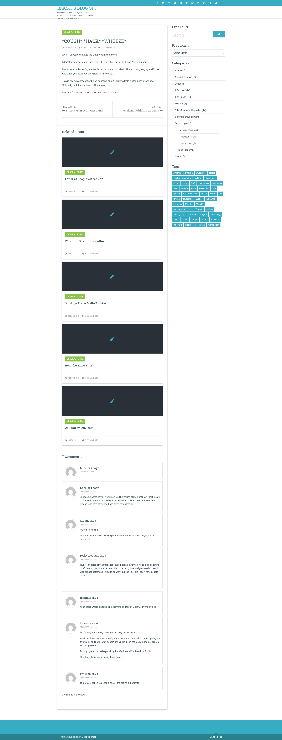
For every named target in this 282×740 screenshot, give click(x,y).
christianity (210, 178)
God (214, 188)
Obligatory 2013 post (79, 427)
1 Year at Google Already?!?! (84, 179)
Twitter (178, 156)
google (176, 193)
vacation (215, 219)
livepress (177, 204)
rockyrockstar (89, 555)
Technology (181, 123)
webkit (188, 225)
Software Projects (187, 130)
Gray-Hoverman (190, 193)
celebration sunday (182, 178)
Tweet (195, 219)
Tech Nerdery (185, 149)
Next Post (157, 107)
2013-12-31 (73, 440)
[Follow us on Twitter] (163, 3)
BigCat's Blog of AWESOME (87, 8)
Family (178, 70)
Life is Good (181, 90)
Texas (176, 219)
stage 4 (203, 214)
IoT (220, 193)
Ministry (179, 103)
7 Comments (108, 47)
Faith (193, 188)
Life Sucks (180, 97)
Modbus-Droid (188, 136)
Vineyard (177, 225)
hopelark (86, 468)
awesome (200, 173)
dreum (84, 520)
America (177, 173)
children (198, 178)
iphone (176, 199)
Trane (185, 219)
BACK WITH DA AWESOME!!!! (85, 110)
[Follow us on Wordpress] (192, 3)
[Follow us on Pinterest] (186, 3)
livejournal (210, 199)
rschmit (85, 597)
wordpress (200, 225)
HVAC (213, 193)
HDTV (204, 193)
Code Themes (89, 736)
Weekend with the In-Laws (140, 110)
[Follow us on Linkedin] (204, 3)
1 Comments (91, 253)
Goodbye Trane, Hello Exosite (85, 303)
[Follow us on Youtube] (175, 3)
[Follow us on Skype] (216, 3)
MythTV (199, 204)
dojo (175, 188)
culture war (204, 183)
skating (209, 209)
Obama (199, 209)
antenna (189, 173)
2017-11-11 (73, 253)
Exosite (184, 188)
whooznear (186, 143)
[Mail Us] (222, 3)
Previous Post (70, 107)
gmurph (85, 674)
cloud (175, 183)
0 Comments (91, 191)
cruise (185, 183)
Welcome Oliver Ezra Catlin (84, 241)
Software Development (187, 116)
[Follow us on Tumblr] (210, 3)
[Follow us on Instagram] (181, 3)
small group (178, 214)
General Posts (72, 32)
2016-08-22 (73, 316)
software (192, 214)
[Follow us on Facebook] (157, 3)
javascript (187, 199)
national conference (182, 209)
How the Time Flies (79, 365)
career (212, 173)
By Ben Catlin (88, 47)
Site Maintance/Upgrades (188, 110)
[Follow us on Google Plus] (169, 3)
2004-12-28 (70, 47)
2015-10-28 (73, 378)
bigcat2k (86, 623)
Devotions (217, 183)
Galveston (204, 188)
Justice (179, 83)
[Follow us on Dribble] (198, 3)
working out (213, 225)
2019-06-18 (73, 191)
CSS (193, 183)
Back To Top (216, 736)
